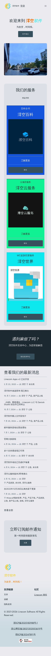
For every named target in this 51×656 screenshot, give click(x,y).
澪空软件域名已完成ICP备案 (16, 462)
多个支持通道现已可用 (14, 451)
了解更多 (25, 160)
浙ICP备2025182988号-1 (25, 622)
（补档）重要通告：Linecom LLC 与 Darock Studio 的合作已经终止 (24, 403)
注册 (25, 543)
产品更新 (10, 482)
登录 (22, 5)
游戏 (21, 500)
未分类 (32, 384)
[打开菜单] (45, 6)
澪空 (24, 384)
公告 (30, 409)
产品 (30, 395)
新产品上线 (38, 395)
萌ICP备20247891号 (25, 634)
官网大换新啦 (10, 439)
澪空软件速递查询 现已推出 (16, 391)
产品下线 (31, 497)
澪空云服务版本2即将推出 (15, 474)
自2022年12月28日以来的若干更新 (20, 489)
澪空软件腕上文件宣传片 (15, 416)
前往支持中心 (25, 356)
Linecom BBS (40, 594)
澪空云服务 (27, 482)
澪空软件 (15, 6)
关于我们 (25, 34)
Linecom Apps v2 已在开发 (16, 379)
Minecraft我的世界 (14, 497)
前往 (25, 170)
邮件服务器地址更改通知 (15, 427)
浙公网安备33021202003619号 (26, 628)
